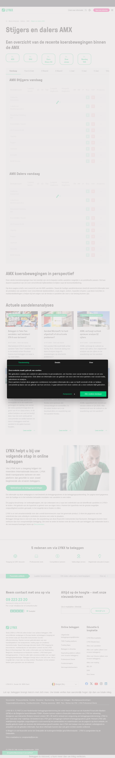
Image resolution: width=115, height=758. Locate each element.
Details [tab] (57, 362)
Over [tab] (91, 362)
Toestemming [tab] (23, 362)
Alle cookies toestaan (93, 394)
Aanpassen (67, 394)
